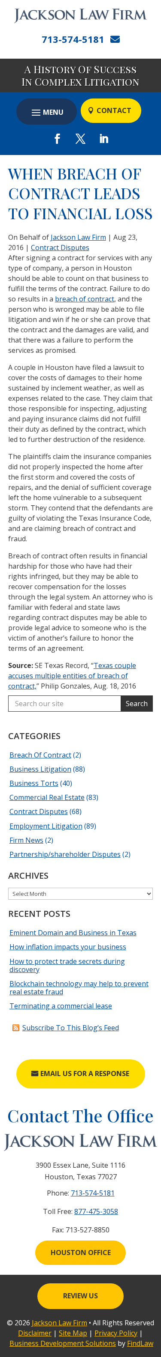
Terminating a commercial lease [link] (60, 1006)
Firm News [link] (26, 840)
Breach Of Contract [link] (40, 755)
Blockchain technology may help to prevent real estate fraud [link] (79, 987)
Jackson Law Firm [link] (78, 237)
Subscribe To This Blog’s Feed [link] (70, 1027)
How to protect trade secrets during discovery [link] (67, 965)
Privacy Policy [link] (115, 1333)
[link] (80, 16)
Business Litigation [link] (40, 769)
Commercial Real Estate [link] (47, 797)
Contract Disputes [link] (60, 247)
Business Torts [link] (33, 783)
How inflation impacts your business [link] (67, 946)
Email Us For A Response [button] (84, 1073)
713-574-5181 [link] (73, 39)
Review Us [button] (80, 1295)
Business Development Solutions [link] (62, 1343)
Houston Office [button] (81, 1252)
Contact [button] (114, 110)
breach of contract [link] (84, 299)
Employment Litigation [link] (45, 826)
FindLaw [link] (140, 1343)
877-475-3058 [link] (96, 1211)
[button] (46, 112)
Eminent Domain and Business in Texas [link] (73, 932)
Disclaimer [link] (35, 1333)
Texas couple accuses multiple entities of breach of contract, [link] (72, 676)
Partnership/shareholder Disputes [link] (65, 854)
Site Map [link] (73, 1333)
